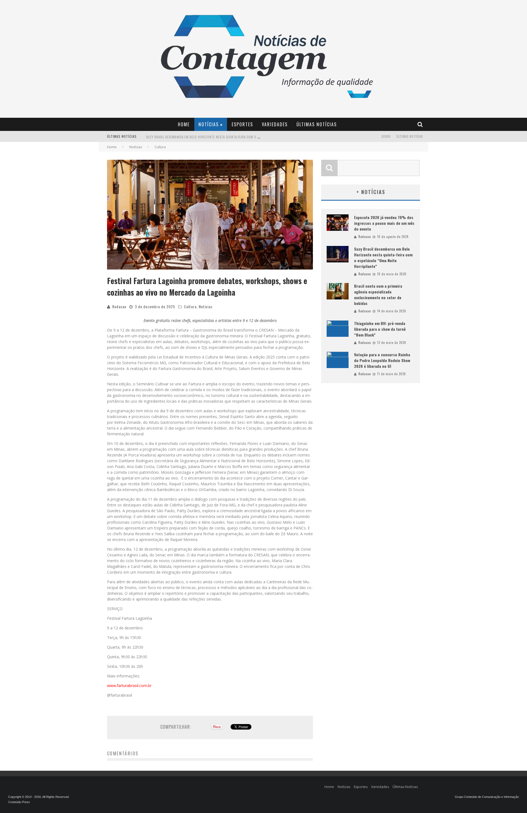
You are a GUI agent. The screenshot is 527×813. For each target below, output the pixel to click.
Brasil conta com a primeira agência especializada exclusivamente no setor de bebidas (378, 294)
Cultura (190, 306)
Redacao (119, 306)
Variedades (275, 124)
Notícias (208, 124)
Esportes (242, 124)
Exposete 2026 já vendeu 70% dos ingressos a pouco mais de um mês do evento (384, 223)
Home (184, 124)
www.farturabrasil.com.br (129, 685)
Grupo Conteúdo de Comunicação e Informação (487, 796)
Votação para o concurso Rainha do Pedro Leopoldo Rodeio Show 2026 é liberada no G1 (382, 360)
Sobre (386, 136)
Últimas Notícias (316, 124)
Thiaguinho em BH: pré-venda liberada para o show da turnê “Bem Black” (380, 329)
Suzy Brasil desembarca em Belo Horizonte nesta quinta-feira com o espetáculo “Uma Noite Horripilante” (231, 137)
